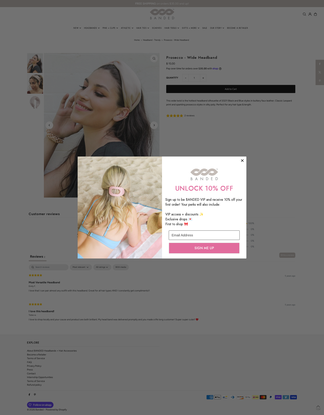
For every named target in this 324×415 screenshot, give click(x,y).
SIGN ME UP (204, 248)
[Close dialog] (242, 160)
